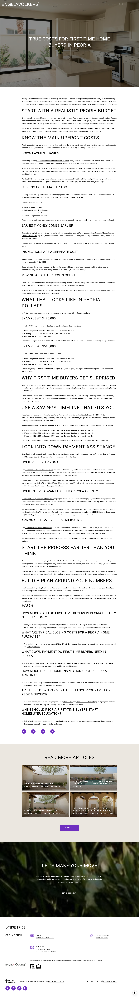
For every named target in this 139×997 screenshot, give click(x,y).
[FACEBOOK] (7, 988)
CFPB (93, 194)
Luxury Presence (56, 981)
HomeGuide (104, 682)
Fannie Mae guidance (72, 171)
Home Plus (68, 702)
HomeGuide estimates (83, 259)
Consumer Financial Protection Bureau (52, 161)
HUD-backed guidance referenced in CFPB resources (68, 168)
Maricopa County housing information (38, 499)
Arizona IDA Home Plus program (39, 470)
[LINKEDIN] (25, 988)
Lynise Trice (41, 598)
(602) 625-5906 (102, 938)
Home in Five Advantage (86, 702)
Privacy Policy (110, 981)
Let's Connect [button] (69, 893)
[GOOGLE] (19, 988)
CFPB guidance (33, 647)
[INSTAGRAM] (13, 988)
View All (69, 828)
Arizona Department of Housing (38, 528)
